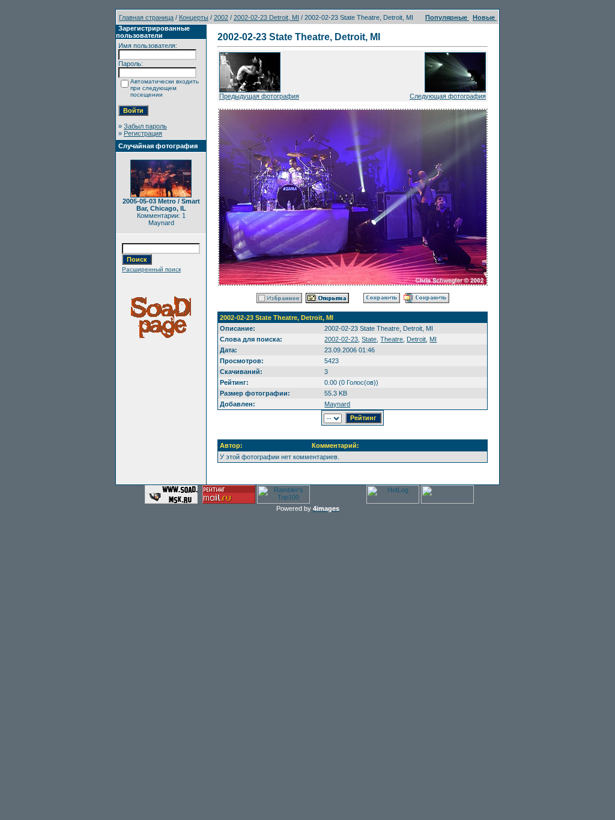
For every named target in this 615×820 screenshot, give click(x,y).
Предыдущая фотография (259, 96)
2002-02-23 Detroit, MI (266, 17)
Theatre (391, 339)
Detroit (416, 339)
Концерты (193, 17)
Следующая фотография (448, 96)
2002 (221, 17)
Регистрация (143, 133)
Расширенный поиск (151, 269)
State (369, 339)
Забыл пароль (145, 126)
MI (433, 339)
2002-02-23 (341, 339)
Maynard (337, 404)
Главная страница (146, 17)
